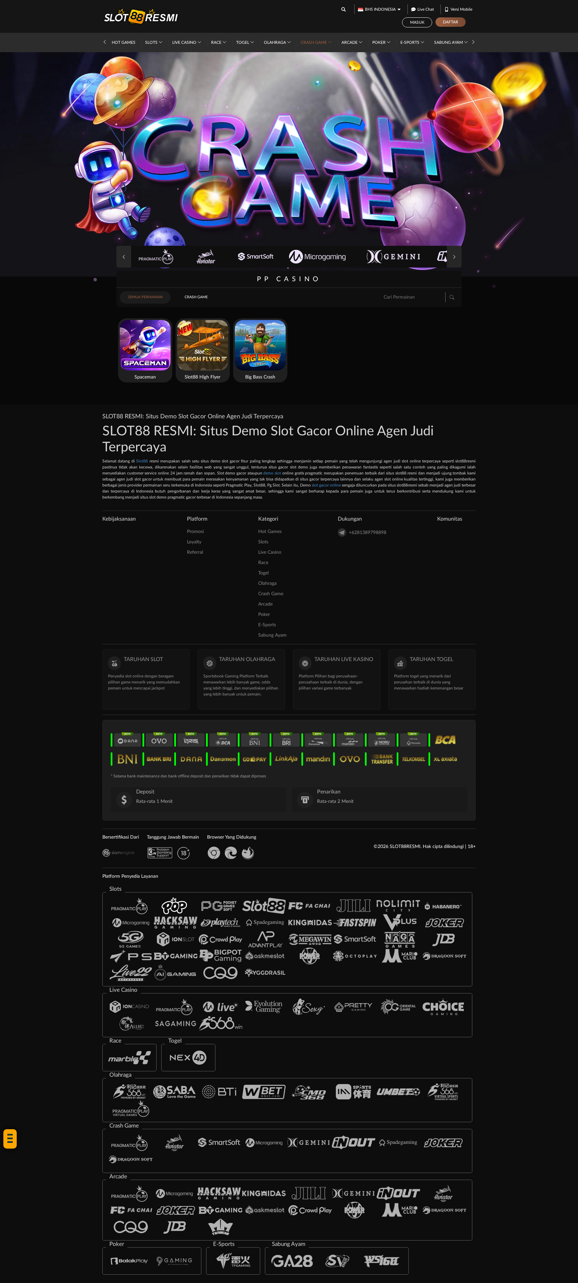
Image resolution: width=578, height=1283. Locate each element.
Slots (152, 42)
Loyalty (194, 542)
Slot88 (142, 461)
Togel (243, 42)
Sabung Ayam (449, 42)
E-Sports (410, 42)
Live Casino (184, 42)
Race (216, 42)
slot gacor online (326, 485)
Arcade (350, 42)
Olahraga (275, 42)
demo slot (272, 473)
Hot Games (123, 42)
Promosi (195, 531)
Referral (195, 552)
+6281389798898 (367, 532)
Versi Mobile (461, 9)
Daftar (450, 22)
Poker (379, 42)
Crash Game (314, 42)
